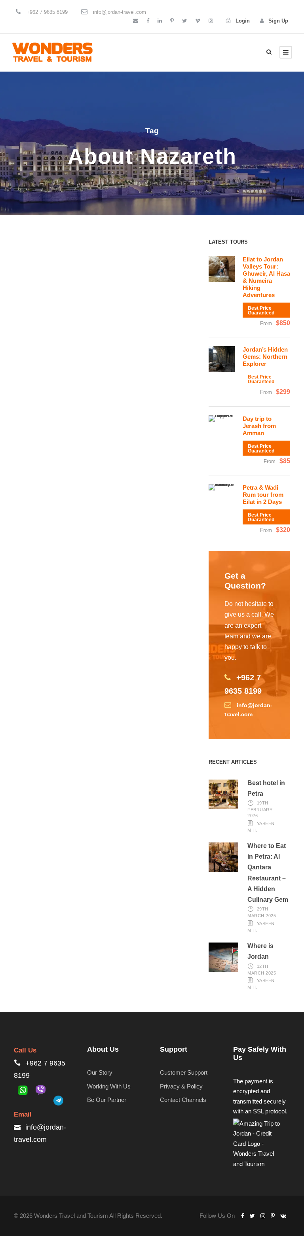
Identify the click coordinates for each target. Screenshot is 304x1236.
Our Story (99, 1072)
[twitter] (184, 21)
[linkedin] (160, 21)
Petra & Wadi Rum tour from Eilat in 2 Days (263, 494)
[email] (135, 21)
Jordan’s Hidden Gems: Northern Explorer (265, 356)
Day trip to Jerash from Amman (259, 425)
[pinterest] (172, 21)
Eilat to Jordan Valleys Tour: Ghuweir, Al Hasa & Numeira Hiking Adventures (266, 277)
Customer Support (183, 1072)
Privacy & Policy (181, 1086)
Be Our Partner (106, 1099)
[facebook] (147, 21)
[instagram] (211, 21)
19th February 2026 (259, 809)
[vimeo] (197, 21)
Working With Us (109, 1086)
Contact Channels (183, 1099)
